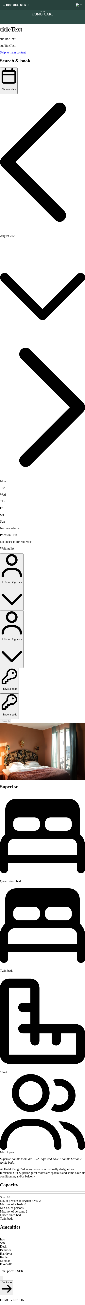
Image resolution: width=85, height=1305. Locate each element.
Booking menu (17, 5)
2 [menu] (77, 5)
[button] (42, 162)
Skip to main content (13, 52)
